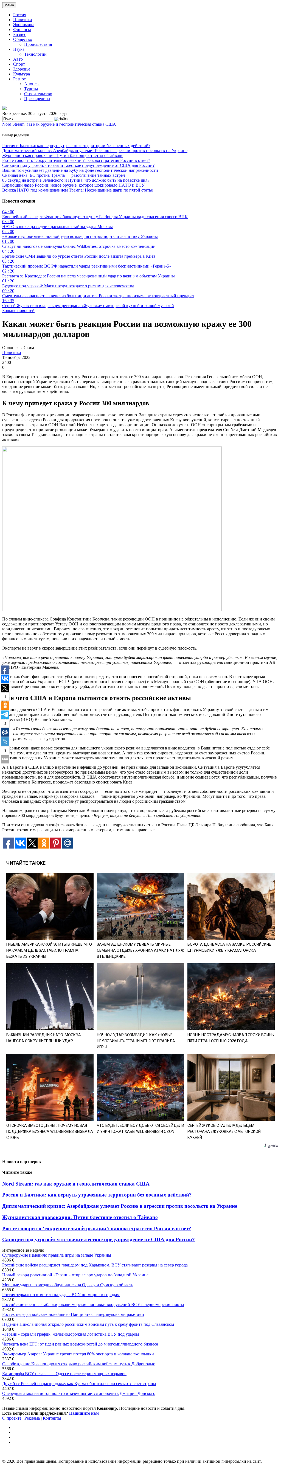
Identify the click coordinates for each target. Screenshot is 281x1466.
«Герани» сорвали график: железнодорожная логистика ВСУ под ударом (70, 1334)
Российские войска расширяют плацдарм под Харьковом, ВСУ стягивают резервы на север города (95, 1265)
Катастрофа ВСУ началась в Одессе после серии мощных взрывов (64, 1373)
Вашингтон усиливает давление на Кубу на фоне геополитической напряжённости (80, 170)
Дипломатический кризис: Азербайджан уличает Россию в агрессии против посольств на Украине (94, 150)
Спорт (19, 64)
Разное (19, 79)
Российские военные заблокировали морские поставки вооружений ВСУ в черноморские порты (93, 1304)
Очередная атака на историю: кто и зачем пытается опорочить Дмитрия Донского (78, 1393)
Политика (22, 19)
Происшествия (38, 44)
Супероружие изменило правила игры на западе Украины (56, 1255)
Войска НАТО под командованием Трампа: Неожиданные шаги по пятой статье (77, 190)
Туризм (31, 88)
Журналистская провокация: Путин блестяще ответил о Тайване (62, 155)
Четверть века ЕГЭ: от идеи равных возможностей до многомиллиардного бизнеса (80, 1344)
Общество (22, 39)
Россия (19, 14)
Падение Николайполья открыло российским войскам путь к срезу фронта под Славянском (88, 1324)
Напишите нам (84, 1413)
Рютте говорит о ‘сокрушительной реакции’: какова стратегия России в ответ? (76, 160)
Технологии (35, 54)
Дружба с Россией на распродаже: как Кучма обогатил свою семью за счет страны (79, 1383)
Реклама (32, 1418)
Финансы (22, 29)
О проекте (11, 1418)
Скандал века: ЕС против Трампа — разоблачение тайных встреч (63, 175)
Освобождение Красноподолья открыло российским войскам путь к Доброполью (78, 1363)
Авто (18, 59)
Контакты (52, 1418)
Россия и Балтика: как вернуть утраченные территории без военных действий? (76, 145)
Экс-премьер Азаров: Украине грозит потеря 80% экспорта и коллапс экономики (78, 1354)
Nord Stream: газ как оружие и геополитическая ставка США (59, 124)
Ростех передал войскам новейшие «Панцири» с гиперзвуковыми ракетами (73, 1314)
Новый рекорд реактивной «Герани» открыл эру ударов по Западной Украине (75, 1275)
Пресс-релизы (37, 98)
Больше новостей (18, 310)
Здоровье (21, 69)
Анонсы (32, 84)
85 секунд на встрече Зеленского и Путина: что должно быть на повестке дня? (75, 180)
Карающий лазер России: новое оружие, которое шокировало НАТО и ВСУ (73, 185)
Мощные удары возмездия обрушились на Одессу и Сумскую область (67, 1284)
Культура (21, 74)
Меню (9, 5)
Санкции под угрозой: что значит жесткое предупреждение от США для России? (78, 165)
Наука (18, 49)
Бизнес (19, 34)
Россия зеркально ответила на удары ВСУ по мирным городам (61, 1294)
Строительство (38, 93)
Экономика (23, 24)
